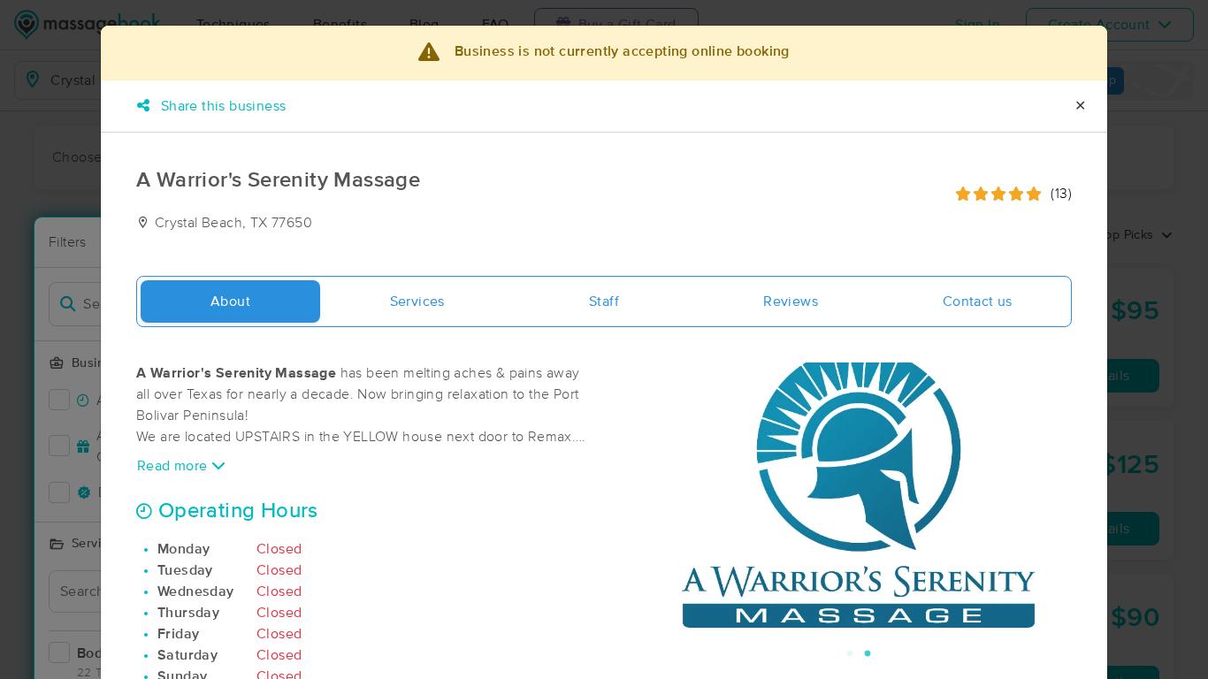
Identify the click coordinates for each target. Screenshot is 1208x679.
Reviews (790, 301)
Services (417, 301)
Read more (174, 466)
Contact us (978, 301)
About (230, 301)
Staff (604, 301)
